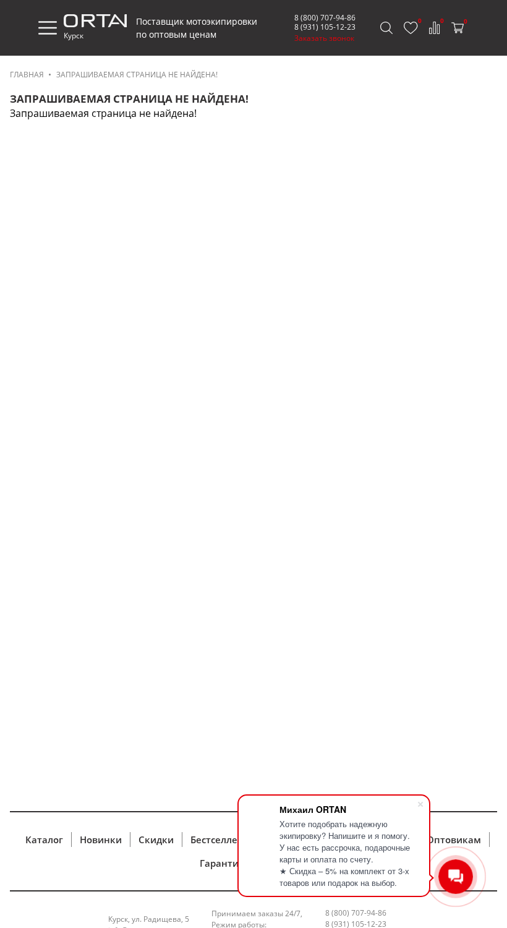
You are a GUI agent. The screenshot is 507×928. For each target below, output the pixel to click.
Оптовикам (454, 839)
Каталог (44, 839)
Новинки (101, 839)
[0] (411, 28)
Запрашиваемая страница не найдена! (137, 74)
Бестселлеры (220, 839)
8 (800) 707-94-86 (325, 17)
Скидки (156, 839)
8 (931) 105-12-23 (325, 27)
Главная (27, 74)
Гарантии (222, 863)
